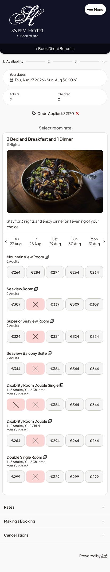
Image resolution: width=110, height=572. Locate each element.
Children (64, 94)
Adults (14, 94)
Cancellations (54, 535)
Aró (104, 555)
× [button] (77, 113)
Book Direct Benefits (55, 48)
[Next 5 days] (81, 241)
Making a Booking (54, 521)
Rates (54, 507)
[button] (28, 259)
